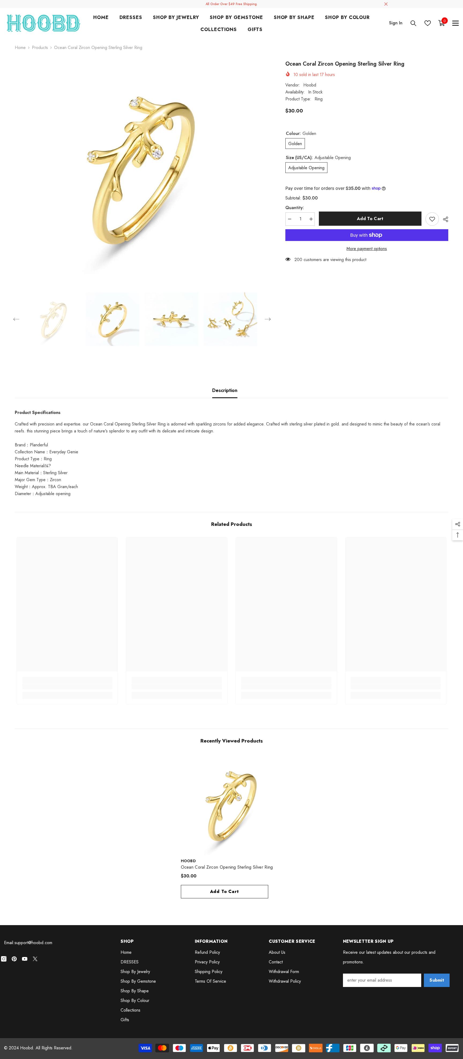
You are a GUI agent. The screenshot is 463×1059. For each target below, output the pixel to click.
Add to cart (370, 219)
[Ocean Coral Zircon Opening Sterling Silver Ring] (231, 804)
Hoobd (309, 85)
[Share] (443, 219)
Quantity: (294, 208)
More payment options (366, 249)
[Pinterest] (14, 959)
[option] (142, 167)
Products (40, 47)
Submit (437, 980)
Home (20, 47)
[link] (67, 686)
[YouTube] (24, 959)
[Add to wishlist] (432, 219)
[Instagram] (4, 959)
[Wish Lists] (427, 23)
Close (386, 4)
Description (224, 390)
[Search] (413, 23)
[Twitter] (35, 959)
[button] (16, 319)
